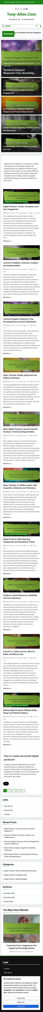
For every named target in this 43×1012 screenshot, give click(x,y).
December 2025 (9, 893)
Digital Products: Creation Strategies (16, 63)
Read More (6, 241)
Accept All (21, 1006)
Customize (21, 998)
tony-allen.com (21, 14)
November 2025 (9, 897)
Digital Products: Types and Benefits (16, 424)
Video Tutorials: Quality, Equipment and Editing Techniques (19, 2)
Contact (7, 814)
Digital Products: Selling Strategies (16, 705)
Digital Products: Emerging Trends (16, 202)
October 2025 (8, 902)
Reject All (20, 1002)
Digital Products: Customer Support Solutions (19, 86)
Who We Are (9, 806)
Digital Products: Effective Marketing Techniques (20, 871)
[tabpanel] (21, 933)
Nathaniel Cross (10, 213)
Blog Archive (9, 810)
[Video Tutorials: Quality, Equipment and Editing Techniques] (21, 58)
